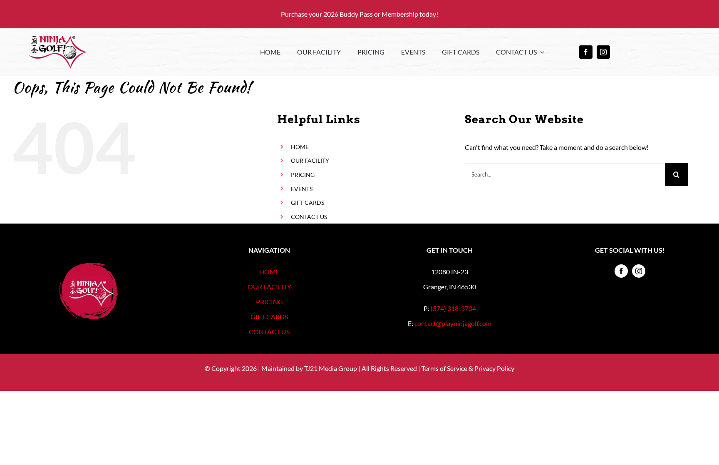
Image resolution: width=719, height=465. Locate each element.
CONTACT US (309, 216)
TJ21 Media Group (330, 368)
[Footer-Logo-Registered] (89, 266)
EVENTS (301, 188)
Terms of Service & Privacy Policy (467, 368)
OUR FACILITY (310, 160)
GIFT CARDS (307, 202)
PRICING (303, 174)
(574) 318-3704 (453, 308)
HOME (300, 146)
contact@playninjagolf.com (452, 323)
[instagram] (603, 52)
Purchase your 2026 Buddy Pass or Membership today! (359, 14)
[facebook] (586, 52)
